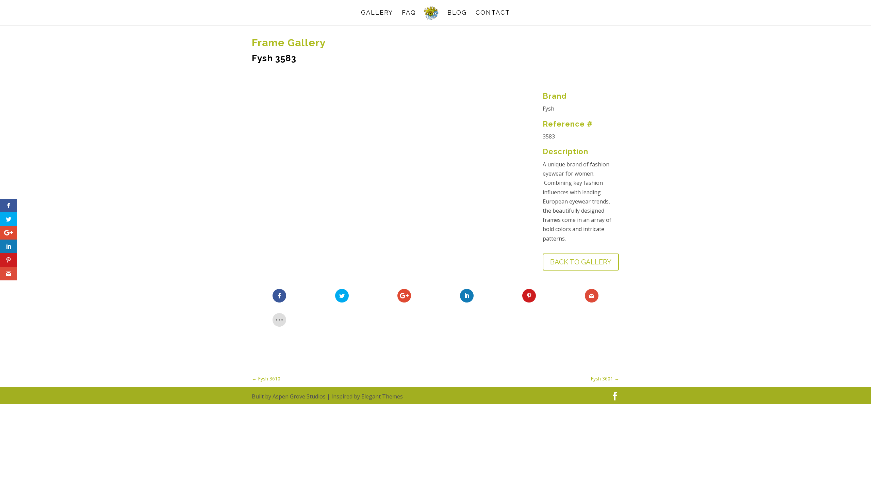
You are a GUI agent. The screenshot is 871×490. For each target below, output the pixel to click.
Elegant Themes (382, 396)
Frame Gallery (289, 43)
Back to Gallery (580, 262)
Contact (493, 13)
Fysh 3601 (605, 378)
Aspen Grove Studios (299, 396)
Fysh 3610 (266, 378)
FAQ (409, 13)
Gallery (377, 13)
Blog (457, 13)
